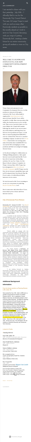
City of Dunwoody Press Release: (14, 200)
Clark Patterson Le (15, 116)
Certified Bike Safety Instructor (13, 317)
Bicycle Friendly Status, (9, 185)
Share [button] (4, 380)
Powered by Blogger (17, 436)
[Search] (27, 2)
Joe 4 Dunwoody (8, 5)
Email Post (9, 380)
